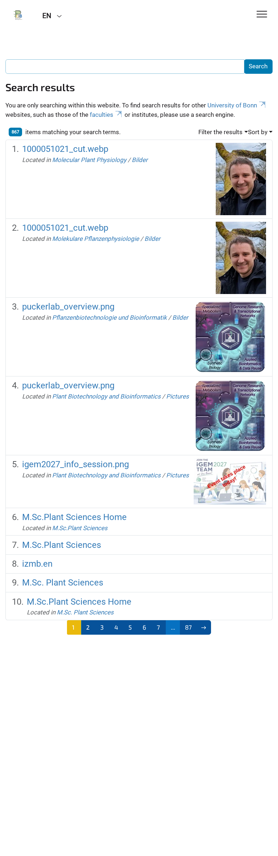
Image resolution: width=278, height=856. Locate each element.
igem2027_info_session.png (75, 464)
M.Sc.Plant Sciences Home (74, 517)
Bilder (140, 159)
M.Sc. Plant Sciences (62, 583)
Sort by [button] (258, 132)
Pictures (177, 396)
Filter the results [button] (220, 132)
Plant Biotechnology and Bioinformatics (106, 396)
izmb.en (37, 564)
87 (188, 627)
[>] (204, 627)
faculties (101, 114)
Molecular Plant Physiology (89, 159)
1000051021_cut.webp (65, 149)
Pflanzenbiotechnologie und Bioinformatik (109, 317)
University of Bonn (232, 105)
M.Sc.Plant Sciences (80, 528)
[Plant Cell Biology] (18, 15)
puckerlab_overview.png (68, 307)
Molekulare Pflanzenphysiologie (95, 238)
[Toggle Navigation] (262, 14)
